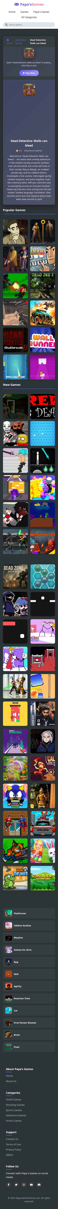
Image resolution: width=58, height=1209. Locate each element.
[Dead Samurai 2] (15, 541)
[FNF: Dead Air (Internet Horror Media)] (15, 433)
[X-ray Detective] (15, 258)
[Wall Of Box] (42, 487)
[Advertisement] (29, 118)
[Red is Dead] (42, 406)
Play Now (30, 73)
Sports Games (14, 1110)
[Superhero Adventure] (42, 878)
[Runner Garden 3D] (15, 768)
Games (24, 11)
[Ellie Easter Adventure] (42, 850)
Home (12, 11)
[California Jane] (42, 768)
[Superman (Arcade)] (15, 823)
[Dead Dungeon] (42, 659)
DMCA (9, 1155)
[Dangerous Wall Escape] (42, 541)
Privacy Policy (13, 1149)
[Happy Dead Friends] (42, 576)
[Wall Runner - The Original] (42, 340)
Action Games (14, 1120)
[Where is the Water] (15, 878)
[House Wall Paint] (15, 713)
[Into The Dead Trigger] (15, 406)
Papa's (32, 4)
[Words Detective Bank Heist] (42, 258)
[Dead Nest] (42, 460)
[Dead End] (15, 285)
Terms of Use (13, 1144)
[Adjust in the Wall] (42, 367)
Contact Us (12, 1139)
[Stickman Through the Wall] (15, 659)
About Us (11, 1081)
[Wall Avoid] (15, 631)
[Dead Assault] (15, 312)
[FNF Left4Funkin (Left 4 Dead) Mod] (15, 604)
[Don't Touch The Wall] (42, 604)
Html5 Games (13, 1099)
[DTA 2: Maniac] (42, 823)
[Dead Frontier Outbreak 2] (15, 340)
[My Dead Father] (42, 514)
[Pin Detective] (42, 231)
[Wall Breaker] (15, 487)
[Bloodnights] (42, 741)
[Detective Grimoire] (15, 231)
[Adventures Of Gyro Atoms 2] (15, 850)
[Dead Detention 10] (15, 514)
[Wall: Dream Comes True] (42, 433)
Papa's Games (41, 11)
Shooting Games (15, 1104)
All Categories (29, 17)
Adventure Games (20, 42)
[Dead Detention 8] (15, 460)
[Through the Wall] (42, 631)
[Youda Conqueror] (42, 796)
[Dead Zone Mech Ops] (15, 576)
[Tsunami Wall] (42, 686)
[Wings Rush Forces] (15, 796)
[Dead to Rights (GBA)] (42, 713)
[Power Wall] (15, 367)
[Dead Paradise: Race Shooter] (42, 312)
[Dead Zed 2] (42, 285)
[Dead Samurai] (15, 686)
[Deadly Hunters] (15, 741)
